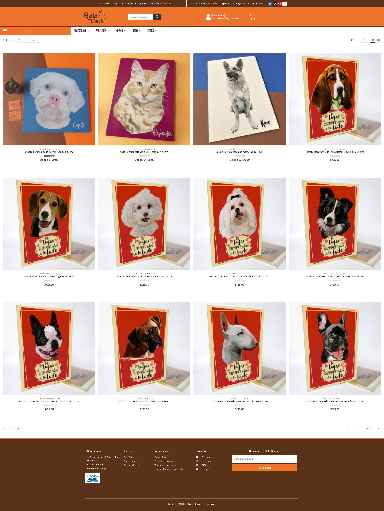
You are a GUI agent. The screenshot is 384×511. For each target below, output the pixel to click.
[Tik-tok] (284, 4)
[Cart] (252, 17)
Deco (135, 31)
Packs (150, 31)
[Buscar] (157, 17)
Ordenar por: (9, 40)
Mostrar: (355, 40)
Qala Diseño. (188, 504)
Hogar (119, 31)
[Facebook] (270, 4)
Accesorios (80, 31)
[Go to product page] (49, 99)
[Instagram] (275, 4)
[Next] (378, 428)
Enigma (213, 504)
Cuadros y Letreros (47, 149)
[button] (372, 40)
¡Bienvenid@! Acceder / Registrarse (225, 17)
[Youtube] (280, 4)
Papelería (101, 31)
